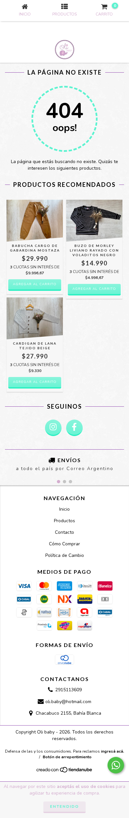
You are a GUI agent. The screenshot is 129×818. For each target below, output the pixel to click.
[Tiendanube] (65, 771)
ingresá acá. (112, 751)
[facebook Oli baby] (74, 428)
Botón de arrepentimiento (67, 757)
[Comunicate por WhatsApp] (116, 765)
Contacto (64, 532)
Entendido (64, 806)
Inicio (64, 509)
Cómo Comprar (64, 544)
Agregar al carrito (35, 284)
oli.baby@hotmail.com (68, 702)
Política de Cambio (64, 555)
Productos (64, 521)
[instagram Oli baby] (53, 428)
